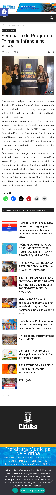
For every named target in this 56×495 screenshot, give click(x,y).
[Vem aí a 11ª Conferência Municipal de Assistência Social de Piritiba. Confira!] (9, 354)
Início (4, 25)
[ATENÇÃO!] (9, 383)
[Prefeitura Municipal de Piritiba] (28, 7)
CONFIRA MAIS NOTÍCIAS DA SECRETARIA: (24, 210)
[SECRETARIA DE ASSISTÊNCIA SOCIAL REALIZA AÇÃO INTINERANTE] (9, 369)
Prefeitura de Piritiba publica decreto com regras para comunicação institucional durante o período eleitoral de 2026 (36, 230)
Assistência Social (8, 30)
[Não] (52, 480)
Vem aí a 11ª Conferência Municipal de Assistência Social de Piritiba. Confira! (37, 354)
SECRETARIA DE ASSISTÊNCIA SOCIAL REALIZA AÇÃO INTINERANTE (37, 369)
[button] (4, 12)
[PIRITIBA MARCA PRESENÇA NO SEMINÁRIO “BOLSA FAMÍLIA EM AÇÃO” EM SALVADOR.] (9, 266)
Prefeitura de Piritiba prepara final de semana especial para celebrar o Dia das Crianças (36, 324)
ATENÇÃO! (25, 380)
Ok (15, 490)
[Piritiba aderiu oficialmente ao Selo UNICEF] (9, 339)
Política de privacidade (32, 490)
